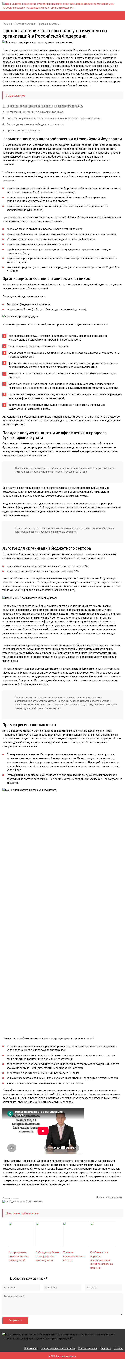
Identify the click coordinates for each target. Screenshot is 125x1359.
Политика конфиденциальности (58, 1348)
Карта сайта (30, 1348)
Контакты (106, 1348)
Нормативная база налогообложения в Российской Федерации (42, 105)
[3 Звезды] (18, 1202)
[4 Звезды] (21, 1202)
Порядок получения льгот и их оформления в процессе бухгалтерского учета (51, 118)
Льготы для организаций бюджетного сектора (32, 124)
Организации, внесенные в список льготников (32, 112)
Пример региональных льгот (22, 130)
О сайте (118, 1348)
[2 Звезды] (15, 1202)
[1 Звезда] (8, 1201)
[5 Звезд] (24, 1202)
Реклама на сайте (87, 1348)
